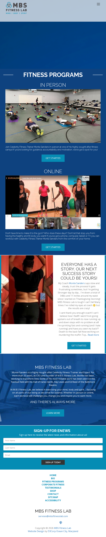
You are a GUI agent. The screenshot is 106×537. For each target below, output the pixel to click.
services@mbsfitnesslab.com (53, 516)
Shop (53, 490)
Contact (53, 494)
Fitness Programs (53, 481)
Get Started (53, 158)
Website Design (36, 531)
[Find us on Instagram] (56, 522)
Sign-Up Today (53, 462)
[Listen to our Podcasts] (62, 522)
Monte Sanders (77, 283)
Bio (53, 478)
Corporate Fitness (53, 484)
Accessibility (53, 500)
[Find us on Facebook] (44, 522)
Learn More (53, 413)
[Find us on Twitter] (50, 522)
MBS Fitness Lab (62, 528)
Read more (93, 334)
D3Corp (52, 531)
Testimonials (53, 487)
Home (53, 475)
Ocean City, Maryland (67, 531)
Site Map (53, 497)
